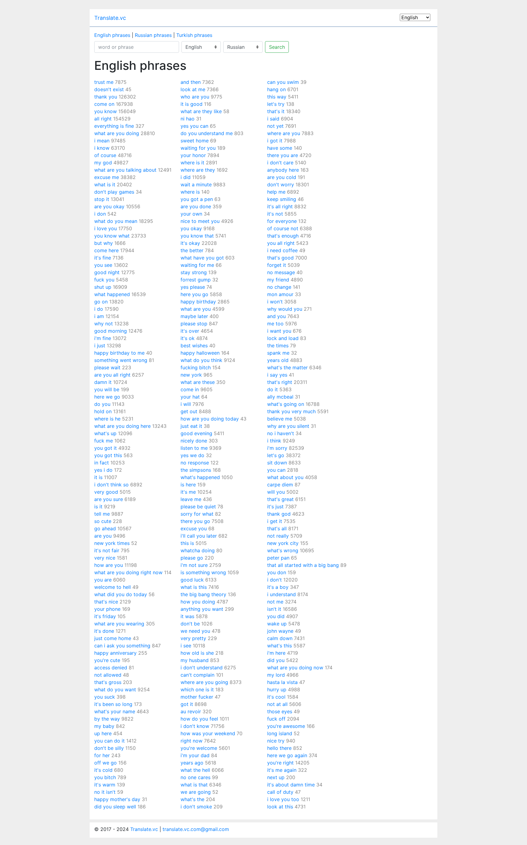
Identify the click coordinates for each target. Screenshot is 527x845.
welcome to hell (112, 587)
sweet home (195, 141)
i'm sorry (277, 448)
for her (102, 755)
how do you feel (199, 719)
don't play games (114, 192)
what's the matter (287, 367)
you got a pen (197, 199)
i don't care (280, 162)
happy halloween (200, 353)
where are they (198, 170)
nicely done (194, 441)
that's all (277, 528)
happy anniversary (115, 653)
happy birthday (198, 302)
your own (191, 214)
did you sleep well (115, 807)
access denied (110, 667)
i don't (274, 580)
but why (103, 243)
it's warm (104, 785)
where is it (192, 162)
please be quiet (198, 506)
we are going (196, 792)
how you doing (198, 602)
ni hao (188, 119)
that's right (279, 382)
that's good (280, 258)
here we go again (287, 755)
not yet (275, 126)
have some (279, 148)
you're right (280, 763)
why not (103, 323)
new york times (112, 543)
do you (102, 404)
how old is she (197, 653)
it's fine (102, 258)
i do (98, 309)
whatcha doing (198, 550)
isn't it (274, 609)
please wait (107, 367)
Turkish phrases (194, 35)
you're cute (107, 660)
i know (101, 148)
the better (192, 250)
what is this (194, 587)
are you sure (108, 499)
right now (192, 741)
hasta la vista (282, 682)
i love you (105, 228)
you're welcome (199, 748)
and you (276, 316)
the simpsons (196, 470)
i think (274, 441)
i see (186, 646)
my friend (278, 280)
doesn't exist (109, 89)
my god (103, 162)
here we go (107, 397)
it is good (192, 104)
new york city (283, 543)
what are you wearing (119, 624)
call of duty (280, 792)
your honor (193, 155)
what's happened (200, 477)
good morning (110, 331)
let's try (276, 104)
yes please (193, 287)
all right (103, 119)
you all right (281, 243)
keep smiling (281, 199)
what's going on (285, 404)
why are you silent (288, 426)
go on (101, 302)
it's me (188, 492)
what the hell (195, 770)
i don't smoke (196, 807)
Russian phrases (153, 35)
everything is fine (114, 126)
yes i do (103, 470)
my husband (195, 660)
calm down (279, 638)
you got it (105, 448)
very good (106, 492)
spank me (278, 353)
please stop (194, 323)
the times (278, 345)
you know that (197, 236)
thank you (105, 97)
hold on (103, 411)
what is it (104, 184)
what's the (192, 799)
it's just (275, 506)
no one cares (195, 777)
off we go (105, 763)
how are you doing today (210, 419)
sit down (277, 463)
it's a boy (278, 587)
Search (277, 47)
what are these (198, 382)
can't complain (197, 675)
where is (190, 192)
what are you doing (116, 133)
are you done (196, 206)
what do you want (115, 689)
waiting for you (198, 148)
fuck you (104, 280)
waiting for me (197, 265)
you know (105, 111)
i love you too (283, 799)
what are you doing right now (128, 572)
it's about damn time (291, 785)
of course (105, 155)
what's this (279, 646)
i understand (281, 594)
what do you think (201, 360)
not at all (277, 704)
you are (103, 580)
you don (276, 572)
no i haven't (280, 433)
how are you (108, 565)
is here (188, 485)
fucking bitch (196, 367)
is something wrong (203, 572)
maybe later (194, 316)
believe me (279, 419)
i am (99, 316)
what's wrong (282, 550)
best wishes (194, 345)
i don (100, 214)
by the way (107, 719)
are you (103, 536)
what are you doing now (295, 667)
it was (187, 616)
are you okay (109, 206)
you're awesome (286, 726)
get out (189, 411)
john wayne (280, 631)
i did (186, 177)
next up (276, 777)
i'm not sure (194, 565)
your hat (190, 397)
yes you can (194, 126)
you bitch (105, 777)
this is (187, 543)
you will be (106, 389)
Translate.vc (110, 18)
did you (276, 660)
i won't (275, 302)
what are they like (201, 111)
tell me (102, 514)
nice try (276, 741)
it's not (275, 214)
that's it (276, 111)
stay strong (194, 272)
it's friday (105, 616)
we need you (195, 631)
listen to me (194, 448)
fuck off (276, 719)
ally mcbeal (280, 397)
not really (278, 536)
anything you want (202, 609)
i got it (274, 141)
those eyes (279, 711)
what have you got (202, 258)
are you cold (281, 177)
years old (278, 360)
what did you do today (120, 594)
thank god (279, 514)
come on (104, 104)
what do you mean (115, 221)
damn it (103, 382)
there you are (282, 155)
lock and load (283, 338)
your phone (107, 609)
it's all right (280, 206)
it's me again (281, 770)
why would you (284, 309)
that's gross (107, 682)
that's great (280, 499)
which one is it (197, 689)
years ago (192, 763)
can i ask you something (122, 646)
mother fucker (197, 697)
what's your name (114, 711)
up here (103, 733)
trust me (103, 82)
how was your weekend (208, 733)
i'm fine (102, 338)
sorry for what (197, 514)
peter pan (278, 558)
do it (272, 389)
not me (275, 602)
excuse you (194, 528)
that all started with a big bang (303, 565)
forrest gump (196, 280)
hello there (279, 748)
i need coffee (282, 250)
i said (273, 119)
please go (192, 558)
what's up (105, 433)
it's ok (188, 338)
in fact (101, 463)
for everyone (282, 221)
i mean (101, 141)
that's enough (283, 236)
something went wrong (120, 360)
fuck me (103, 441)
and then (191, 82)
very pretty (193, 638)
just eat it (191, 426)
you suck (104, 697)
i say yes (277, 375)
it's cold (103, 770)
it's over (190, 331)
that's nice (106, 602)
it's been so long (113, 704)
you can (276, 470)
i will (186, 404)
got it (187, 704)
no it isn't (105, 792)
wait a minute (196, 184)
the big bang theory (203, 594)
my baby (104, 726)
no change (279, 287)
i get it (274, 521)
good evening (196, 433)
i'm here (276, 653)
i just (99, 345)
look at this (280, 807)
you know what (112, 236)
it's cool (276, 697)
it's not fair (106, 550)
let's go (275, 455)
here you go (194, 294)
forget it (276, 265)
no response (195, 463)
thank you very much (291, 411)
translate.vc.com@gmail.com (196, 829)
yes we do (192, 455)
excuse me (106, 177)
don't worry (280, 184)
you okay (191, 228)
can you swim (283, 82)
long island (279, 733)
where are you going (204, 682)
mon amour (280, 294)
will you (276, 492)
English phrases (112, 35)
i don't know (195, 726)
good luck (192, 580)
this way (276, 97)
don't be (190, 624)
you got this (108, 455)
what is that (194, 785)
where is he (107, 419)
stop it (101, 199)
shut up (102, 287)
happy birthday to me (119, 353)
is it (98, 506)
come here (106, 250)
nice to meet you (200, 221)
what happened (112, 294)
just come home (112, 638)
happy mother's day (117, 799)
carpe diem (280, 485)
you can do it (109, 741)
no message (281, 272)
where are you (283, 133)
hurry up (276, 689)
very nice (104, 558)
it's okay (190, 243)
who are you (195, 97)
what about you (285, 477)
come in (190, 389)
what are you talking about (125, 170)
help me (276, 192)
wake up (277, 624)
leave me (191, 499)
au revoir (191, 711)
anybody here (283, 170)
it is (98, 477)
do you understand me (207, 133)
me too (275, 323)
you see (103, 265)
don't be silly (109, 748)
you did (276, 616)
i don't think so (111, 485)
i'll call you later (199, 536)
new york (191, 375)
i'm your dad (195, 755)
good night (107, 272)
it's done (104, 631)
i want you (279, 331)
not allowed (107, 675)
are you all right (112, 375)
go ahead (105, 528)
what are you (196, 309)
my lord (276, 675)
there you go (195, 521)
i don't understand (202, 667)
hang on (276, 89)
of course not (282, 228)
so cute (102, 521)
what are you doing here (122, 426)
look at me (193, 89)
